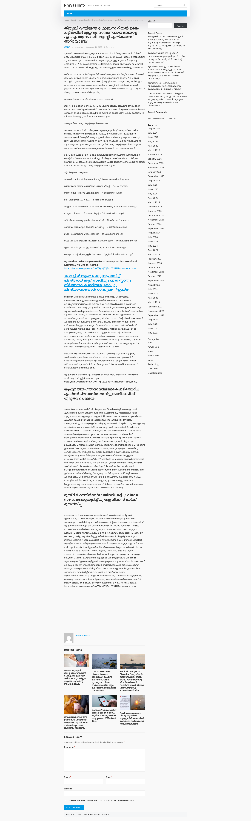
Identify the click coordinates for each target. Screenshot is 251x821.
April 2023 (153, 298)
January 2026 (155, 159)
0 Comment (109, 47)
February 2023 (155, 306)
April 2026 (153, 146)
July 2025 (153, 185)
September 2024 (156, 228)
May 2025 (153, 193)
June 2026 (153, 137)
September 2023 (156, 280)
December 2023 (156, 267)
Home (69, 13)
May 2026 (153, 141)
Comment (69, 747)
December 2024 (156, 215)
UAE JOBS (153, 368)
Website (68, 789)
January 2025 (155, 211)
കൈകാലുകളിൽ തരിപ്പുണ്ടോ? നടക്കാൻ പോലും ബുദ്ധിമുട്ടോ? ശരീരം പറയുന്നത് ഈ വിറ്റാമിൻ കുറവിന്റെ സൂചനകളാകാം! (75, 677)
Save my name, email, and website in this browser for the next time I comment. (101, 800)
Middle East (153, 355)
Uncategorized (155, 373)
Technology (153, 364)
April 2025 (153, 198)
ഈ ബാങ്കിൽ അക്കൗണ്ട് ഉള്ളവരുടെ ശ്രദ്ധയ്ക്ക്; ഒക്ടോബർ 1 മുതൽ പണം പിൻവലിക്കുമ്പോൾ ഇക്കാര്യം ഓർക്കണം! (76, 722)
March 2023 (154, 302)
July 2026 (153, 132)
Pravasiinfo (74, 5)
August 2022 (154, 319)
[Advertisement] (104, 609)
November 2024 (156, 219)
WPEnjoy (105, 814)
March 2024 (154, 254)
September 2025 (156, 176)
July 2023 (153, 289)
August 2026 (154, 128)
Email (109, 777)
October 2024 (155, 224)
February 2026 (155, 154)
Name (67, 777)
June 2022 (153, 328)
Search (151, 21)
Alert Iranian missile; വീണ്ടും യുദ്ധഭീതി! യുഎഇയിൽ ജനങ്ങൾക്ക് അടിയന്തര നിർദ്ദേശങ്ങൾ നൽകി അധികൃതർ (132, 718)
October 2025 (154, 172)
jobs (150, 342)
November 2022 (156, 311)
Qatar (150, 360)
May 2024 (153, 245)
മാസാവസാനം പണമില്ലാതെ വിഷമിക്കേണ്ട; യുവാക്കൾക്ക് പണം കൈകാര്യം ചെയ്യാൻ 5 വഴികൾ (164, 86)
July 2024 (153, 237)
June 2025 (153, 189)
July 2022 (153, 324)
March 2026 (154, 150)
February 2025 (155, 206)
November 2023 (156, 272)
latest (73, 20)
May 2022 (153, 332)
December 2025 (156, 163)
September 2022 (156, 315)
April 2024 (153, 250)
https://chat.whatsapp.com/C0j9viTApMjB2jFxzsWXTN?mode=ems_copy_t (100, 268)
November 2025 (156, 167)
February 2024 (155, 259)
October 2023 (154, 276)
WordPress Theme (91, 814)
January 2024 (155, 263)
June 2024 (153, 241)
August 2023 (154, 285)
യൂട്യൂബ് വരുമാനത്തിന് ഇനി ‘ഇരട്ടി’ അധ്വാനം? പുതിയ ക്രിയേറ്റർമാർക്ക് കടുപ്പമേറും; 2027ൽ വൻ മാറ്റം (104, 715)
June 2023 (153, 293)
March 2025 (154, 202)
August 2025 (154, 180)
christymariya (77, 47)
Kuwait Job (153, 347)
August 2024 (154, 232)
